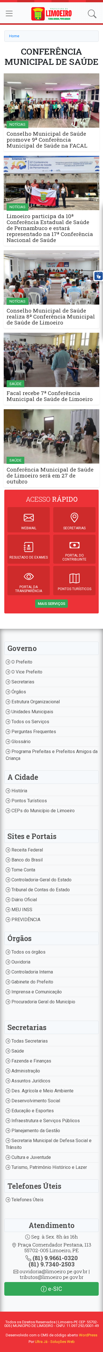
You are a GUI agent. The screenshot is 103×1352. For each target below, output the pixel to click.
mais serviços (51, 603)
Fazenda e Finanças (30, 1061)
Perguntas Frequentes (33, 731)
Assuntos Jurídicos (30, 1081)
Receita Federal (26, 850)
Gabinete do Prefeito (31, 982)
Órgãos (18, 691)
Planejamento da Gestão (35, 1130)
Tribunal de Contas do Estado (40, 889)
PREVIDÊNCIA (25, 919)
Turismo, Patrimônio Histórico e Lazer (48, 1167)
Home (14, 36)
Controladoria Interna (31, 972)
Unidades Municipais (31, 711)
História (18, 790)
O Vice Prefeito (26, 672)
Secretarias (22, 682)
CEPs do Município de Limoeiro (42, 810)
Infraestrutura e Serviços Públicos (45, 1120)
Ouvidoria (20, 962)
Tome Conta (22, 870)
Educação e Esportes (32, 1110)
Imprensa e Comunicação (36, 992)
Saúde (17, 1051)
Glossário (20, 741)
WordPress (88, 1335)
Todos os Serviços (29, 721)
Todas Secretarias (29, 1041)
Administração (25, 1071)
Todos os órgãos (27, 952)
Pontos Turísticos (28, 800)
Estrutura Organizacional (35, 701)
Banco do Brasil (26, 860)
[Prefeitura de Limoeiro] (51, 13)
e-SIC (54, 1288)
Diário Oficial (23, 899)
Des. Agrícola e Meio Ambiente (42, 1090)
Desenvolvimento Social (35, 1100)
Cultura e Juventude (30, 1157)
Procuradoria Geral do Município (42, 1001)
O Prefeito (21, 662)
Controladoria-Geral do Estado (41, 879)
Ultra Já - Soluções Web (55, 1341)
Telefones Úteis (26, 1199)
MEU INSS (21, 909)
